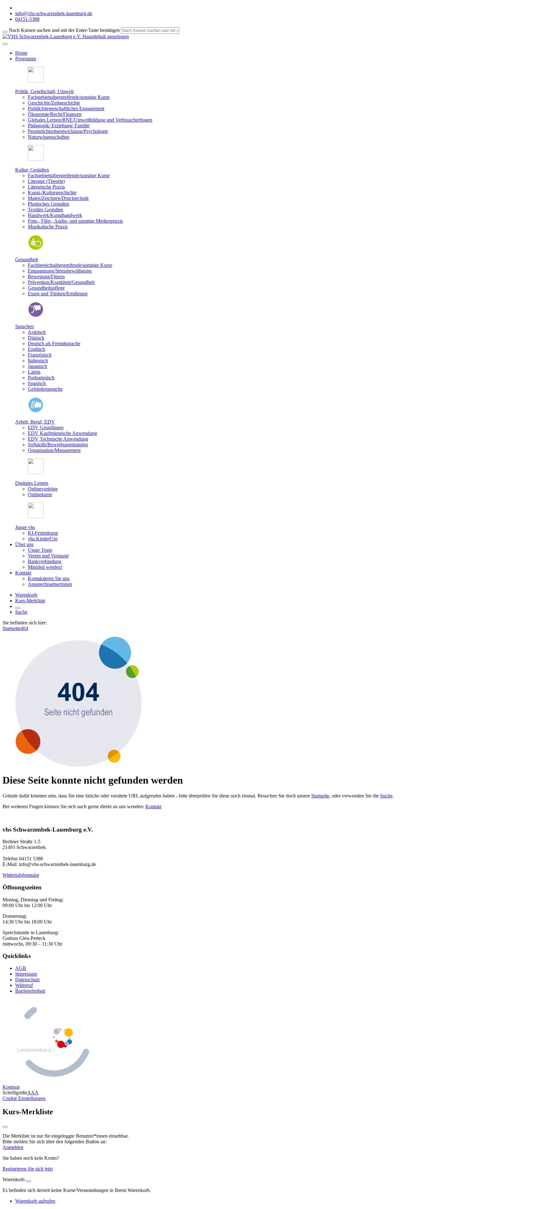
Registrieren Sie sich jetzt (28, 1168)
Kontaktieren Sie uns (49, 578)
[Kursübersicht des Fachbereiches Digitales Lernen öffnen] (36, 472)
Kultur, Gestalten (32, 169)
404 (24, 628)
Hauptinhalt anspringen (105, 36)
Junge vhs (25, 527)
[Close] (28, 1181)
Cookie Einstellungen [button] (24, 1098)
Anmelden (13, 1147)
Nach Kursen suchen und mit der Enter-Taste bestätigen (64, 30)
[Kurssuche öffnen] (17, 608)
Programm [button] (25, 58)
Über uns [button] (24, 544)
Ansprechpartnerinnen (50, 584)
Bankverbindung (44, 561)
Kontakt (153, 806)
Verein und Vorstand (48, 555)
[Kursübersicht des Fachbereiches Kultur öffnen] (36, 159)
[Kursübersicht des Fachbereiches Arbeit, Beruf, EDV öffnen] (36, 411)
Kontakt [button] (23, 572)
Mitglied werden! (45, 567)
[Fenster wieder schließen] (5, 1127)
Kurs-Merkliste (30, 600)
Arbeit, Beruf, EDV (35, 421)
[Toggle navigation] (5, 44)
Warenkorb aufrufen (35, 1201)
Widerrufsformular (21, 875)
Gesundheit (26, 259)
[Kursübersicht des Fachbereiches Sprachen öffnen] (36, 315)
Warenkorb (26, 595)
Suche (21, 612)
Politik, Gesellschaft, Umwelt (44, 91)
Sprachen (24, 326)
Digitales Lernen (31, 483)
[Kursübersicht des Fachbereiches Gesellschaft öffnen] (36, 80)
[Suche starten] (5, 32)
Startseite (12, 628)
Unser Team (40, 550)
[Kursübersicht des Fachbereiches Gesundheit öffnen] (36, 248)
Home (21, 53)
